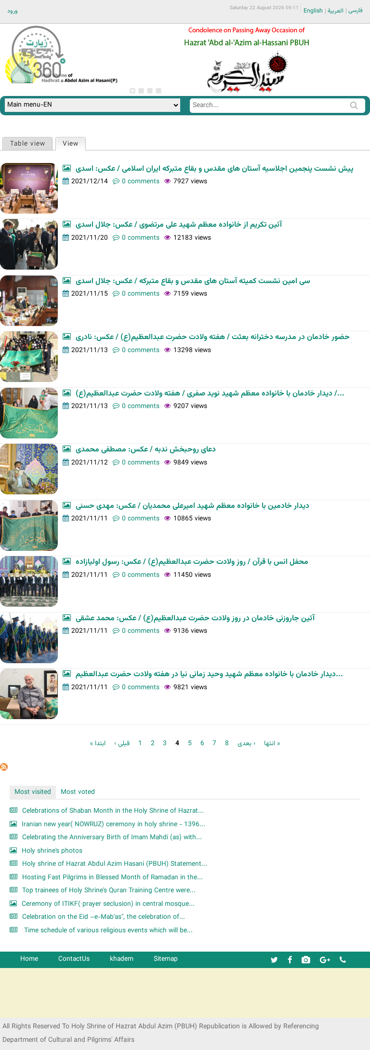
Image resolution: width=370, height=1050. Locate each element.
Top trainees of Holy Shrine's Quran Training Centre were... (109, 891)
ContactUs (74, 959)
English (313, 11)
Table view (27, 144)
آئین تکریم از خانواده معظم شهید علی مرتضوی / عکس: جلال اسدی (179, 225)
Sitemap (166, 959)
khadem (121, 959)
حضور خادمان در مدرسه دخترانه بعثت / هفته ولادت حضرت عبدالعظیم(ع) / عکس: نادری (213, 337)
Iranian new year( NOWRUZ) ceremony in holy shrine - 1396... (113, 824)
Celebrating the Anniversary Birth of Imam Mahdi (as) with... (112, 837)
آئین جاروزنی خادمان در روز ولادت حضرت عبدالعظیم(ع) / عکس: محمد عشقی (195, 619)
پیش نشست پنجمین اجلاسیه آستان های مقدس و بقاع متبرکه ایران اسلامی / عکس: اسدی (215, 169)
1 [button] (132, 91)
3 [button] (150, 91)
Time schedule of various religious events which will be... (107, 931)
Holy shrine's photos (52, 851)
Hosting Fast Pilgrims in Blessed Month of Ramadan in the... (112, 878)
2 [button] (141, 91)
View (74, 144)
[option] (246, 60)
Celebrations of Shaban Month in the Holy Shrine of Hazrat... (113, 811)
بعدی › (246, 743)
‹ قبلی (122, 743)
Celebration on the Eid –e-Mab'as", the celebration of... (103, 917)
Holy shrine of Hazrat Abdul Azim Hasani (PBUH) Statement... (114, 864)
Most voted (78, 792)
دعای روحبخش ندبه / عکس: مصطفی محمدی (146, 450)
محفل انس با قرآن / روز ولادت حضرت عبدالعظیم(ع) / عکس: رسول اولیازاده (192, 562)
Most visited (32, 792)
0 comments (140, 182)
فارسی (355, 10)
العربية (336, 11)
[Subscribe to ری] (4, 769)
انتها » (272, 743)
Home (29, 959)
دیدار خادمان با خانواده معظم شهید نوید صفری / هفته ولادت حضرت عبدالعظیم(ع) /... (210, 394)
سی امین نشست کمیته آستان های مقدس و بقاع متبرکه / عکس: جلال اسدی (193, 281)
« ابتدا (98, 743)
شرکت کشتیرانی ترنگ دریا (33, 1010)
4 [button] (158, 91)
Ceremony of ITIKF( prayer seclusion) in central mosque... (108, 904)
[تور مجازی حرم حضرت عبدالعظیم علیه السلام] (38, 79)
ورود (12, 11)
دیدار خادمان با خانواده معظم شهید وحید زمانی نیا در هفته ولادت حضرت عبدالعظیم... (209, 674)
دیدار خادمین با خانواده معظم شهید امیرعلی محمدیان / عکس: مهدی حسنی (192, 506)
